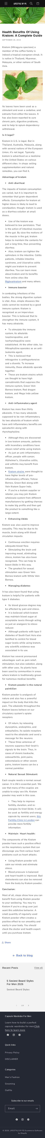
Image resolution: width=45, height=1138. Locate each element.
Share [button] (8, 942)
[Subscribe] (36, 1108)
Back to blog (24, 955)
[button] (6, 3)
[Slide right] (28, 1005)
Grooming (10, 1083)
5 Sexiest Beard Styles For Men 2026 (20, 983)
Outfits (8, 1090)
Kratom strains (16, 471)
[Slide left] (16, 1005)
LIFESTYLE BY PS (17, 1130)
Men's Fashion (12, 1077)
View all (38, 967)
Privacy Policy (12, 1052)
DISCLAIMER (11, 1059)
